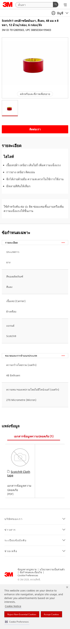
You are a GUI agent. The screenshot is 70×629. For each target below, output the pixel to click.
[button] (16, 622)
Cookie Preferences (28, 575)
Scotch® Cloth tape (18, 473)
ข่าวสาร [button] (10, 529)
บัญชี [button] (60, 13)
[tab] (33, 436)
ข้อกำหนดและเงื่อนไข (31, 572)
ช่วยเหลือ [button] (10, 551)
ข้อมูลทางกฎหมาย (27, 569)
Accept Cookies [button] (51, 614)
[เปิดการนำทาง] (65, 5)
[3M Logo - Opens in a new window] (8, 4)
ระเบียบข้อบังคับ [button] (15, 540)
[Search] (55, 4)
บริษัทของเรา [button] (13, 519)
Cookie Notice (13, 606)
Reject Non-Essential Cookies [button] (21, 614)
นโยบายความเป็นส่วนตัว (52, 569)
